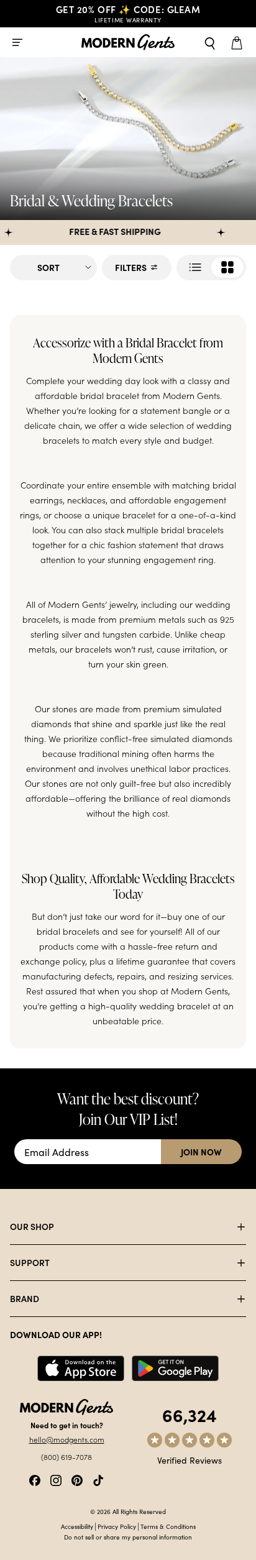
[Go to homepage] (128, 42)
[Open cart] (238, 42)
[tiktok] (98, 1479)
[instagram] (56, 1479)
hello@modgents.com (66, 1439)
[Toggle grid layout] (211, 267)
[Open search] (210, 42)
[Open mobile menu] (17, 42)
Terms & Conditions (168, 1526)
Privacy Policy (117, 1526)
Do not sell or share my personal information (128, 1537)
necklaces (86, 500)
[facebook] (34, 1479)
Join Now (201, 1151)
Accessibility (77, 1526)
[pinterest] (77, 1479)
